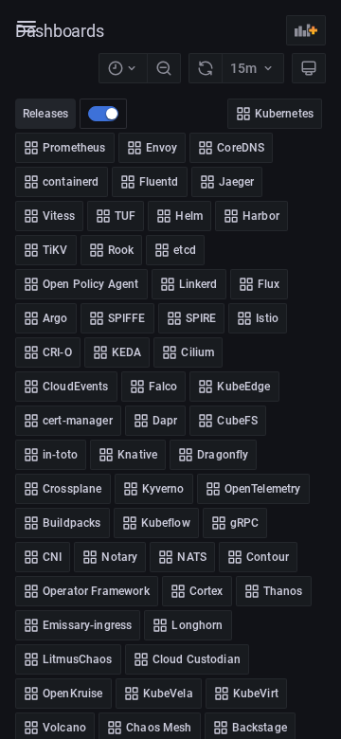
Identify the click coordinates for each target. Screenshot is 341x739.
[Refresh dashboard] (205, 68)
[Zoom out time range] (164, 68)
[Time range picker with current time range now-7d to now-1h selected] (123, 68)
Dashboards (59, 31)
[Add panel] (306, 30)
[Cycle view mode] (309, 68)
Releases (45, 113)
